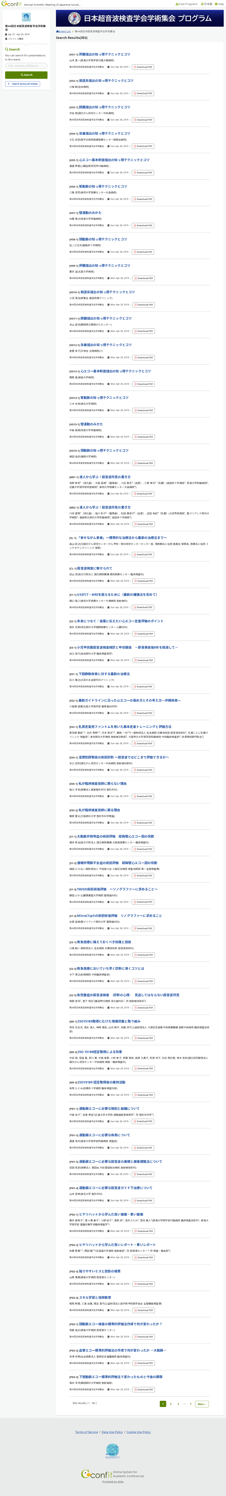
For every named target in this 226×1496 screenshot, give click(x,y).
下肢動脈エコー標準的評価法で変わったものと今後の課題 (120, 1377)
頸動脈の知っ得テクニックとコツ (103, 239)
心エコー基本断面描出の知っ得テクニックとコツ (114, 160)
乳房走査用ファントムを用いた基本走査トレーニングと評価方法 (125, 727)
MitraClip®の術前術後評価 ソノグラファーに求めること (119, 915)
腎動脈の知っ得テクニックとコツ (103, 186)
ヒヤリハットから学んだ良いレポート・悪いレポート (117, 1245)
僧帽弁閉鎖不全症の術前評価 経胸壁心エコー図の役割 (117, 863)
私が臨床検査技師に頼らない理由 (103, 783)
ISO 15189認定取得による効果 (100, 1052)
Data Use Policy (112, 1432)
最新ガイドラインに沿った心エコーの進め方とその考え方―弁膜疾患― (130, 700)
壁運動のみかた (90, 213)
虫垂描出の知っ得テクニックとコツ (104, 133)
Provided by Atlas (113, 1481)
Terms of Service (86, 1432)
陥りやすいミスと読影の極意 (100, 1271)
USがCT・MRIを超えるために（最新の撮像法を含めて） (118, 594)
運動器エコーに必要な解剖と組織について (109, 1108)
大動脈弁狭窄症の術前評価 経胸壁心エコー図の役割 (115, 836)
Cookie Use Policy (139, 1432)
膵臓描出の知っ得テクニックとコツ (104, 107)
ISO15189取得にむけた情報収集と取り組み (109, 1021)
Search (14, 49)
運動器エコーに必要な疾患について (104, 1135)
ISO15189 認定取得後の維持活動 (101, 1082)
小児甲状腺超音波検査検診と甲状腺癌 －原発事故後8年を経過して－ (127, 647)
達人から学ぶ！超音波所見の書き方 (105, 477)
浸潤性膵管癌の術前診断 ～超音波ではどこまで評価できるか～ (124, 757)
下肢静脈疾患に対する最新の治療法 (104, 674)
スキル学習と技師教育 (95, 1297)
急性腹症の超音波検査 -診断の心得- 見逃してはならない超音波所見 (128, 995)
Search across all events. (25, 83)
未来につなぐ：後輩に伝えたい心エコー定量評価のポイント (120, 621)
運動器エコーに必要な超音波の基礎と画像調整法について (120, 1161)
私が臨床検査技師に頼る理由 (99, 810)
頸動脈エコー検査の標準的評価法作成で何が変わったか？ (120, 1324)
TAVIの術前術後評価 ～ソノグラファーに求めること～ (117, 889)
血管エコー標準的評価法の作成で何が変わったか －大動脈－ (122, 1350)
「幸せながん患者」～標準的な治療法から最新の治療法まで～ (122, 538)
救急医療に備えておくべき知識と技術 (104, 942)
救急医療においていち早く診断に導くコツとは (110, 968)
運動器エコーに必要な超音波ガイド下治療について (116, 1188)
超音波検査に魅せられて (94, 568)
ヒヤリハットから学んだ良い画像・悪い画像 (111, 1214)
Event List (65, 31)
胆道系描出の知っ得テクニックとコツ (106, 80)
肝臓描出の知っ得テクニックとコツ (104, 54)
